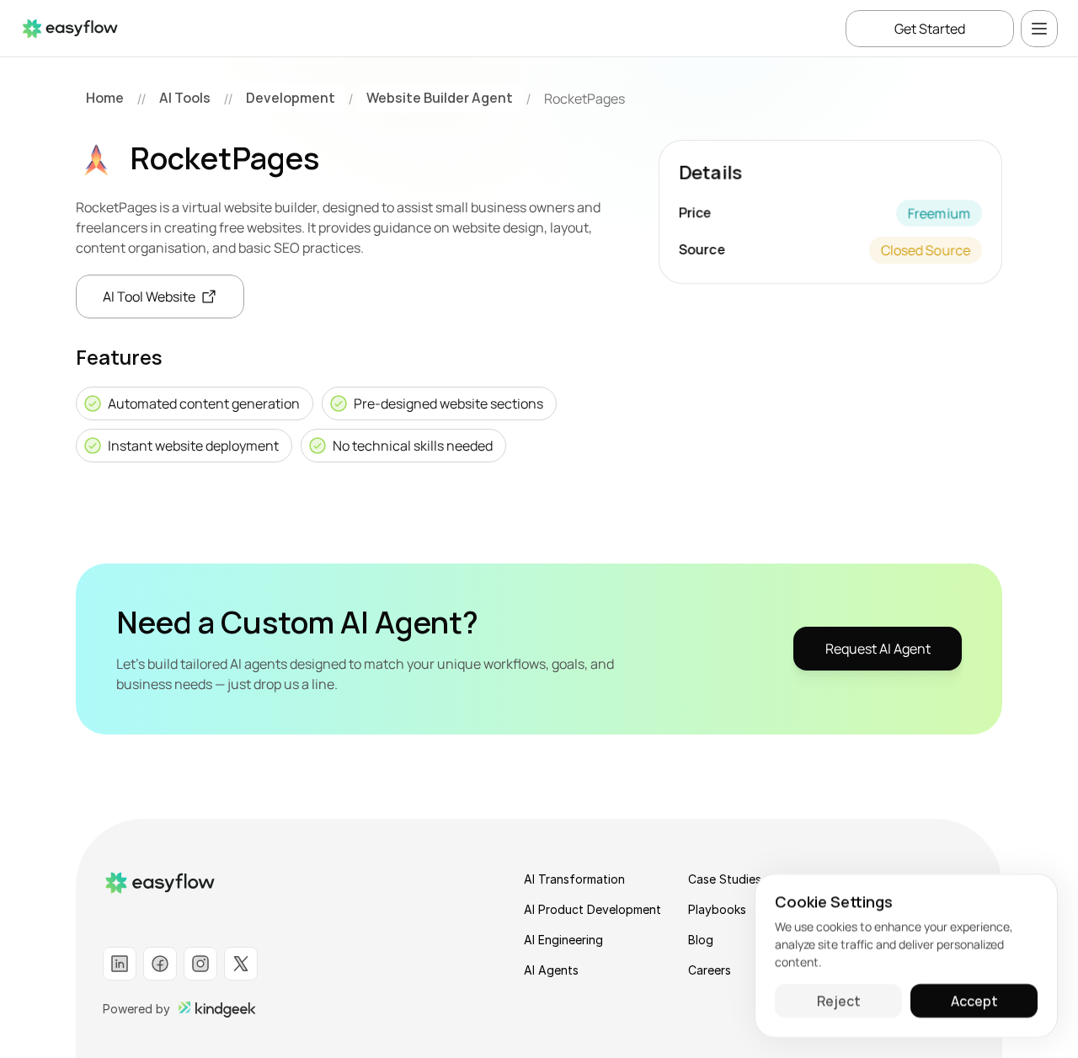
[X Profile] (241, 964)
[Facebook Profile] (160, 964)
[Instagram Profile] (200, 964)
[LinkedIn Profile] (119, 964)
